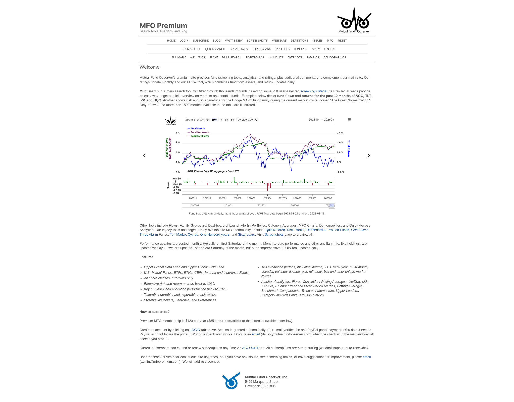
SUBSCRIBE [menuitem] (201, 40)
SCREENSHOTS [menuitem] (257, 40)
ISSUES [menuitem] (318, 40)
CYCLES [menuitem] (329, 49)
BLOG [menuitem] (216, 40)
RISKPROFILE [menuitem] (192, 49)
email (256, 334)
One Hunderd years (214, 234)
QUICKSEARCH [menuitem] (215, 49)
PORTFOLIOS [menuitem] (255, 57)
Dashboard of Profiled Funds (327, 230)
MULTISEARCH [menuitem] (232, 57)
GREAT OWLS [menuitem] (238, 49)
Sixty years (246, 234)
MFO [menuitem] (330, 40)
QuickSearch (275, 230)
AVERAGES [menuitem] (295, 57)
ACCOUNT (250, 348)
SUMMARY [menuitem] (179, 57)
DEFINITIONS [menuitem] (300, 40)
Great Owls (359, 230)
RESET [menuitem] (342, 40)
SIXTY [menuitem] (316, 49)
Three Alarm (149, 234)
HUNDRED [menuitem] (301, 49)
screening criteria (313, 91)
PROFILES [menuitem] (283, 49)
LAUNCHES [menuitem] (275, 57)
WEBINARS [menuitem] (279, 40)
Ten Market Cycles (184, 234)
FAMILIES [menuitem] (313, 57)
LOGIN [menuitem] (184, 40)
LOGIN (195, 330)
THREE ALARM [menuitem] (261, 49)
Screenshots (274, 234)
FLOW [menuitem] (213, 57)
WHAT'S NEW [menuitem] (234, 40)
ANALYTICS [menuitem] (197, 57)
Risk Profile (295, 230)
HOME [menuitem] (171, 40)
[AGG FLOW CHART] (257, 165)
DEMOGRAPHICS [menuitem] (334, 57)
